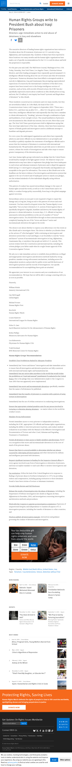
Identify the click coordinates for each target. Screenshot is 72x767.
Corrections (14, 736)
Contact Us (6, 736)
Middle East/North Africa (32, 569)
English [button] (45, 3)
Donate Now (57, 3)
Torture (39, 572)
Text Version (18, 739)
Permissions (32, 736)
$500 (15, 549)
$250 (33, 544)
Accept (54, 760)
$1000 (24, 549)
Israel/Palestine (12, 9)
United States (48, 569)
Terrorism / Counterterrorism (25, 572)
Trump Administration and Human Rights (32, 9)
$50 (16, 544)
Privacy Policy (23, 736)
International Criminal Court (55, 9)
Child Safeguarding (8, 739)
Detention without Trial (51, 572)
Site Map (39, 736)
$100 (24, 544)
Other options (65, 759)
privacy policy (13, 762)
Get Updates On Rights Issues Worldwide (22, 719)
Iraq (55, 569)
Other (33, 549)
